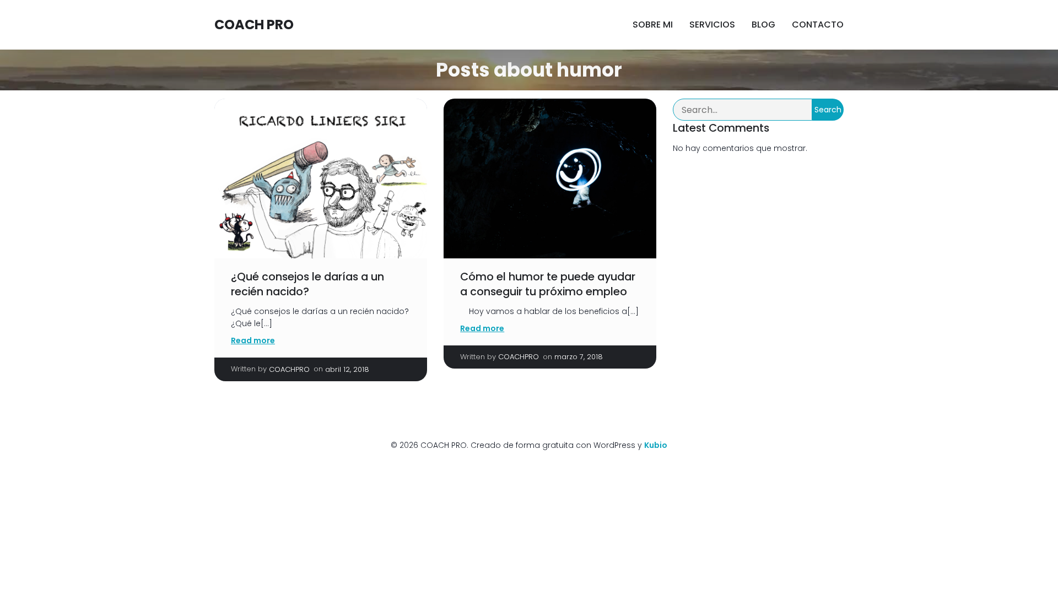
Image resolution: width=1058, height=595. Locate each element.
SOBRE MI (653, 24)
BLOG (763, 24)
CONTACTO (818, 24)
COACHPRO (289, 369)
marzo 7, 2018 (578, 356)
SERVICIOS (712, 24)
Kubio (655, 445)
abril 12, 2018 (347, 369)
